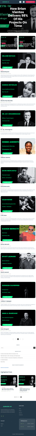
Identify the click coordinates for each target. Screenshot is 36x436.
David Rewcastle (5, 186)
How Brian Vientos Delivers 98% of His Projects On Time (18, 17)
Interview (21, 42)
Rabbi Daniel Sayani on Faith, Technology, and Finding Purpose (26, 45)
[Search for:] (18, 348)
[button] (24, 2)
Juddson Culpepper (6, 301)
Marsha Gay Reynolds (7, 100)
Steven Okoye (3, 361)
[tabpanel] (18, 18)
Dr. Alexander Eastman (4, 359)
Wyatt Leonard (5, 272)
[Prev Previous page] (13, 339)
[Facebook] (1, 416)
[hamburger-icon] (20, 2)
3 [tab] (17, 31)
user (18, 28)
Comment (22, 28)
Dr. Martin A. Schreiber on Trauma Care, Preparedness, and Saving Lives (12, 357)
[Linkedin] (3, 416)
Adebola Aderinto (5, 157)
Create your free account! (5, 367)
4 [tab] (18, 31)
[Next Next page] (23, 339)
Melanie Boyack (5, 71)
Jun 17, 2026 (15, 28)
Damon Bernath (5, 244)
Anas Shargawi (5, 329)
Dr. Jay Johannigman (6, 129)
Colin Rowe (4, 215)
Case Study (3, 43)
